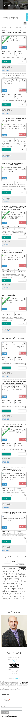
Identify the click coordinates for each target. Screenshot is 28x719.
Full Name (4, 706)
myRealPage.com (16, 678)
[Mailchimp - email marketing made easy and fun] (9, 717)
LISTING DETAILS (6, 61)
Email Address (5, 700)
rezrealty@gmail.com (14, 661)
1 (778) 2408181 (5, 69)
